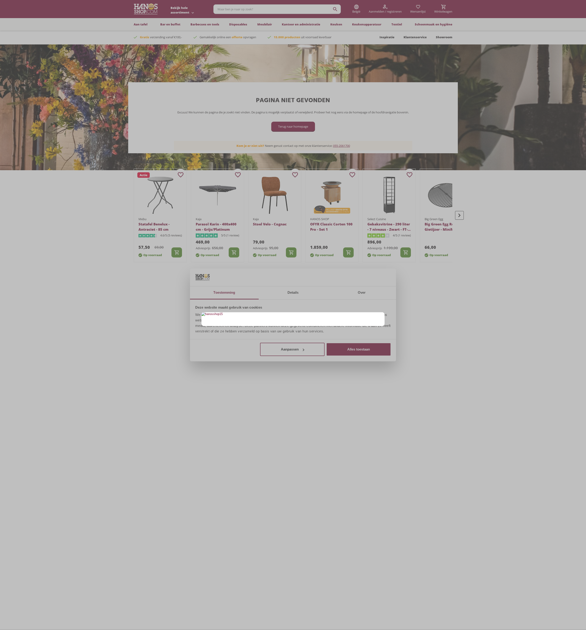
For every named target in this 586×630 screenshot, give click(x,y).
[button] (381, 316)
